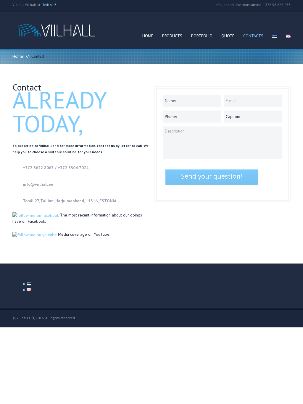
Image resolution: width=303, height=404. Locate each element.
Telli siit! (49, 4)
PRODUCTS (172, 35)
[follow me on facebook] (36, 215)
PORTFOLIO (201, 35)
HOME (147, 35)
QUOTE (227, 35)
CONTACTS (253, 35)
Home (17, 56)
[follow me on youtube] (34, 234)
